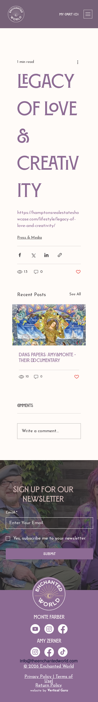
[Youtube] (35, 629)
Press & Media (29, 238)
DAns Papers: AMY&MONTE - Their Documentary (47, 357)
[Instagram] (35, 652)
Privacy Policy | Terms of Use (48, 679)
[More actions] (77, 62)
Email (11, 513)
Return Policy (48, 685)
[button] (68, 14)
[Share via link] (59, 255)
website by (49, 690)
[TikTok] (63, 652)
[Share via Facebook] (19, 255)
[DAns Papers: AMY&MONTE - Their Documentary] (49, 324)
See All (75, 294)
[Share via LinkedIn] (46, 255)
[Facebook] (49, 652)
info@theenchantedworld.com (49, 661)
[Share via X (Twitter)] (33, 255)
